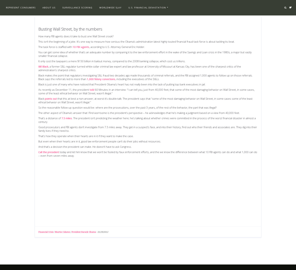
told (92, 89)
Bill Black (43, 66)
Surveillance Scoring (77, 7)
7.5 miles (66, 118)
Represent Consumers (21, 7)
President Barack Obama (84, 232)
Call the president (48, 152)
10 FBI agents (81, 47)
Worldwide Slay (110, 7)
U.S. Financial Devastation (147, 7)
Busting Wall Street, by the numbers (70, 29)
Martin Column (62, 232)
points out (51, 98)
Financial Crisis (45, 232)
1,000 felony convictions (101, 79)
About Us (49, 7)
